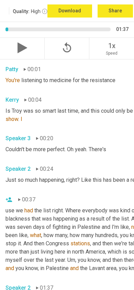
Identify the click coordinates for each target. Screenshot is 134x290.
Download (69, 10)
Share (115, 10)
